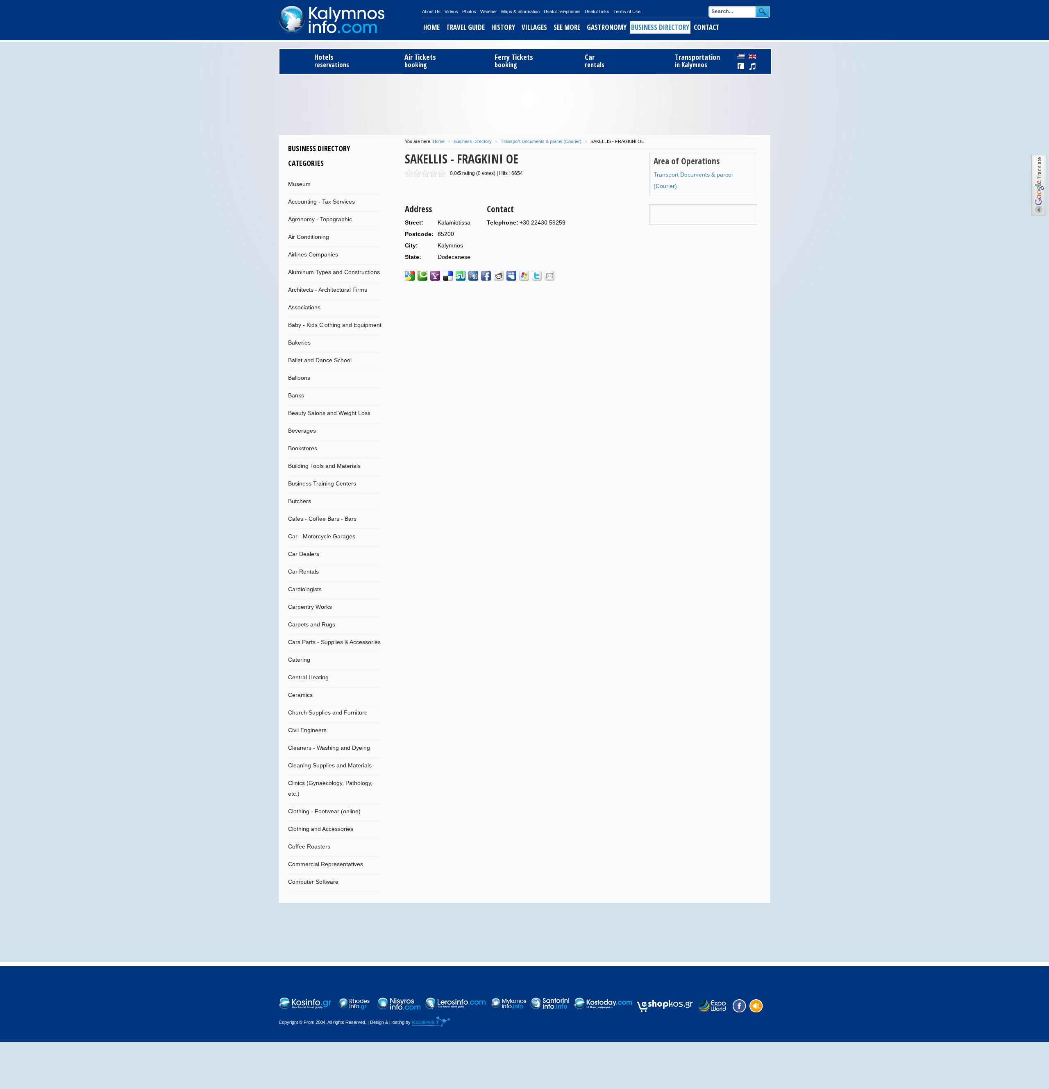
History (503, 27)
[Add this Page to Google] (410, 276)
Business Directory (660, 27)
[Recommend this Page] (549, 276)
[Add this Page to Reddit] (499, 276)
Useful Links (597, 11)
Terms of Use (626, 11)
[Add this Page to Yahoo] (435, 276)
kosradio (752, 66)
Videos (451, 11)
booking (420, 60)
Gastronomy (607, 27)
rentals (594, 60)
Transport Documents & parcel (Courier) (541, 141)
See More (567, 27)
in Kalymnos (697, 60)
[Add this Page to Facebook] (486, 276)
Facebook (741, 66)
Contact (707, 27)
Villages (534, 27)
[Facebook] (738, 1005)
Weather (488, 11)
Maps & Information (520, 11)
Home (431, 27)
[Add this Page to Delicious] (448, 276)
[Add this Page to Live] (524, 276)
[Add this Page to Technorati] (422, 276)
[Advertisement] (524, 103)
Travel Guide (465, 27)
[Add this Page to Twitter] (537, 276)
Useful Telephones (562, 11)
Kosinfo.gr (350, 20)
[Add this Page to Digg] (473, 276)
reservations (331, 60)
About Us (431, 11)
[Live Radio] (755, 1005)
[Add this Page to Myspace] (511, 276)
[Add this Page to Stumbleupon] (460, 276)
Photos (469, 11)
